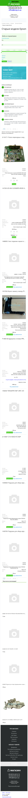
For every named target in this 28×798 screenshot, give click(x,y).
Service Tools (14, 757)
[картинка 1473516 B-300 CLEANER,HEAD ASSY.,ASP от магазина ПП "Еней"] (14, 204)
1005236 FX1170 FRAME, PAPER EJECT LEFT (12, 719)
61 (13, 129)
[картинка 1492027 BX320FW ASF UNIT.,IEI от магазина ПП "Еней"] (14, 407)
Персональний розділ (14, 786)
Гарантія (14, 739)
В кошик (14, 184)
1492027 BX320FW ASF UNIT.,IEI (13, 391)
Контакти (14, 741)
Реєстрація (8, 792)
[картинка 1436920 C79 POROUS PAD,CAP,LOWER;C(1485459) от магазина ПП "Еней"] (14, 499)
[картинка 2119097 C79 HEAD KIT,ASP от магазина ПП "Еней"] (14, 453)
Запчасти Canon (14, 751)
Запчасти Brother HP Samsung (14, 755)
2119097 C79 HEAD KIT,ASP (11, 437)
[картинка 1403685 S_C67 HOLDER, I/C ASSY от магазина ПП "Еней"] (14, 633)
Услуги (14, 759)
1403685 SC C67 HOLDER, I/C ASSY (10, 649)
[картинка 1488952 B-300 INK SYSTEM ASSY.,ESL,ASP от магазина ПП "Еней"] (14, 257)
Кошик (3, 794)
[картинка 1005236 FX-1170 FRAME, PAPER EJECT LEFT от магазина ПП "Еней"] (14, 704)
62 (15, 129)
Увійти (3, 792)
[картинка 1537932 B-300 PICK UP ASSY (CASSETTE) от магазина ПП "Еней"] (14, 307)
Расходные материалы (14, 749)
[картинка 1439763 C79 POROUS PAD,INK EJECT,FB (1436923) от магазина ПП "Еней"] (14, 547)
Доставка (14, 735)
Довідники (14, 747)
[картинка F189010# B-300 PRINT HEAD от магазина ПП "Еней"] (14, 355)
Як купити (14, 733)
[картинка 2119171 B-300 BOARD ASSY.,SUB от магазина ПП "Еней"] (14, 153)
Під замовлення (17, 287)
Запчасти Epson (14, 753)
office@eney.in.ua (15, 10)
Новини (14, 731)
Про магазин (14, 737)
